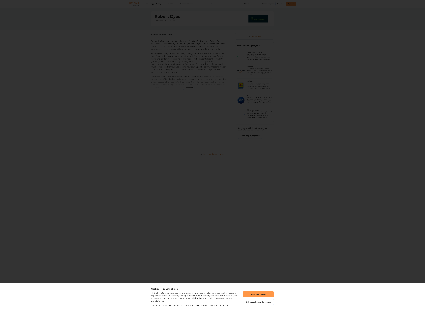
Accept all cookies (258, 294)
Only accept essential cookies (258, 302)
